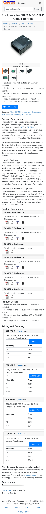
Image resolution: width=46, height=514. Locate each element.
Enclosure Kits (27, 24)
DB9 (22, 127)
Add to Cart (35, 341)
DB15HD (30, 127)
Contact (38, 507)
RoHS (20, 331)
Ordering (27, 507)
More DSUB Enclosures (20, 112)
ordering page (30, 475)
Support (8, 507)
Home (5, 24)
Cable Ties (6, 490)
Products (22, 3)
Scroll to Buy (10, 107)
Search (37, 9)
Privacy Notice (23, 512)
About (17, 507)
